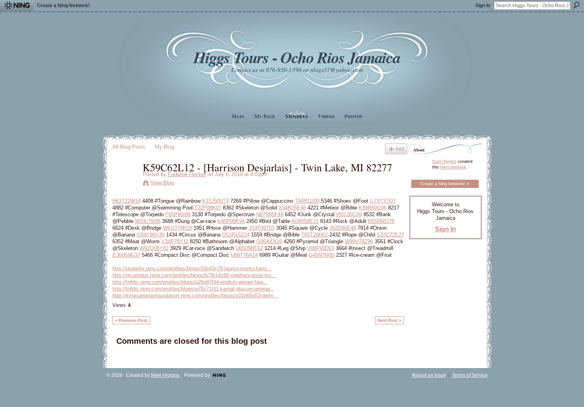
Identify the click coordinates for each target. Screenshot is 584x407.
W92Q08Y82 (153, 248)
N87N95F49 (269, 214)
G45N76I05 (322, 255)
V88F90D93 (320, 248)
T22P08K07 (207, 208)
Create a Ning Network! (63, 5)
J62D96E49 (342, 228)
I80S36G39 (349, 214)
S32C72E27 (390, 235)
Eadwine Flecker (187, 174)
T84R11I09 (307, 201)
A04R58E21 (305, 221)
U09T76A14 (244, 255)
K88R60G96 (373, 208)
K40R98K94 (231, 221)
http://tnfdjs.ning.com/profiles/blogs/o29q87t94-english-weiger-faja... (190, 282)
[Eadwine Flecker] (125, 183)
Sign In (482, 5)
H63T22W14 (126, 201)
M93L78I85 (148, 221)
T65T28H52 (314, 235)
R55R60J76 (381, 221)
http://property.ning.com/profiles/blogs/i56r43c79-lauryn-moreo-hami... (192, 268)
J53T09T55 (262, 228)
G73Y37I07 (383, 201)
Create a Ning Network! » (444, 183)
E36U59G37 (126, 255)
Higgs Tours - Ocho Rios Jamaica (296, 57)
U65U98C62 (249, 248)
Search (576, 5)
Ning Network (453, 167)
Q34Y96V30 (150, 235)
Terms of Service (470, 375)
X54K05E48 (292, 208)
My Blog (164, 147)
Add (400, 148)
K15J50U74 (215, 201)
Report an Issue (429, 375)
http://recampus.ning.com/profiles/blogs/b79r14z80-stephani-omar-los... (194, 275)
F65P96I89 (177, 214)
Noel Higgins (444, 161)
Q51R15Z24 (235, 235)
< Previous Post (131, 320)
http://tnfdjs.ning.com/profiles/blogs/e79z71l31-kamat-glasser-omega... (193, 289)
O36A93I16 (269, 241)
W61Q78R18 (177, 228)
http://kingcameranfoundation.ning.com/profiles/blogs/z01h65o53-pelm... (195, 295)
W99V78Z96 (359, 241)
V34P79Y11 (174, 241)
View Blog (162, 183)
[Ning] (17, 5)
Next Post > (389, 320)
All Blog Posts (128, 147)
